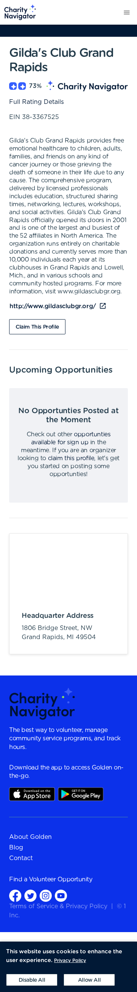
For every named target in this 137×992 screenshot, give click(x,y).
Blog (16, 848)
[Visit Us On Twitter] (30, 895)
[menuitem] (18, 12)
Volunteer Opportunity (60, 879)
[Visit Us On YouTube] (61, 895)
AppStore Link (32, 794)
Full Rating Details (36, 102)
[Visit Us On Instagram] (46, 895)
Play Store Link (81, 794)
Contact (21, 858)
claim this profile (71, 458)
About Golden (30, 837)
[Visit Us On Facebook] (15, 895)
